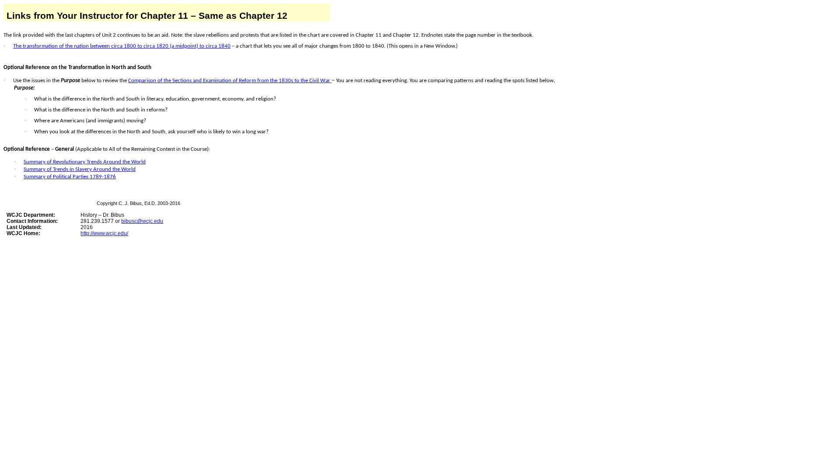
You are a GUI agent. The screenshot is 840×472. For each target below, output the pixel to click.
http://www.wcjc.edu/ (104, 233)
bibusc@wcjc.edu (142, 221)
